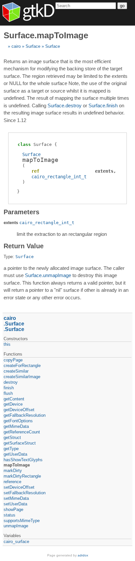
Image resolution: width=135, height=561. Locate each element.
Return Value (24, 246)
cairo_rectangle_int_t (59, 176)
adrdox (83, 555)
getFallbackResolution (25, 415)
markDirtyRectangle (22, 476)
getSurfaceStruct (20, 443)
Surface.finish (103, 105)
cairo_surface (16, 541)
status (9, 515)
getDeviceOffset (19, 409)
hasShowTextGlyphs (23, 459)
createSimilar (16, 371)
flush (8, 393)
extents (104, 171)
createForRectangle (22, 365)
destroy (11, 382)
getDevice (13, 404)
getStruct (12, 437)
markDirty (13, 470)
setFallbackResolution (25, 492)
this (7, 344)
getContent (14, 398)
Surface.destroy (65, 105)
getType (11, 448)
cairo (16, 46)
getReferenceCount (22, 432)
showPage (13, 509)
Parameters (21, 212)
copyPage (13, 360)
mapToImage (17, 465)
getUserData (15, 454)
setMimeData (16, 498)
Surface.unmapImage (48, 275)
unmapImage (16, 525)
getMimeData (16, 426)
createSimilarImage (22, 376)
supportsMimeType (22, 520)
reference (12, 481)
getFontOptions (18, 420)
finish (9, 387)
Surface (33, 46)
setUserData (15, 503)
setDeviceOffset (19, 487)
